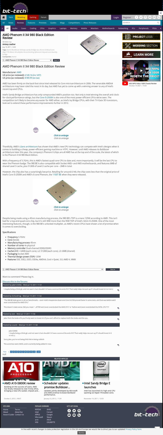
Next (56, 60)
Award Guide (8, 415)
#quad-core (46, 52)
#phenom (38, 52)
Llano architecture (29, 146)
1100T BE (57, 174)
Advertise (19, 412)
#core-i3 (43, 50)
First (4, 352)
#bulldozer (15, 50)
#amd (14, 56)
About (5, 412)
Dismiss (82, 433)
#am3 (9, 50)
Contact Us (19, 415)
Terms (17, 410)
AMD (19, 72)
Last (38, 352)
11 (34, 352)
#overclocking (28, 52)
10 (31, 352)
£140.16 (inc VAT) (33, 75)
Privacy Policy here (133, 429)
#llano (12, 52)
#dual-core (50, 50)
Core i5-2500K (46, 97)
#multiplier (19, 52)
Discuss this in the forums (15, 281)
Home (5, 410)
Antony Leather (9, 44)
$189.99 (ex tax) (32, 77)
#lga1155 (6, 52)
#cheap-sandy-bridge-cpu (29, 50)
